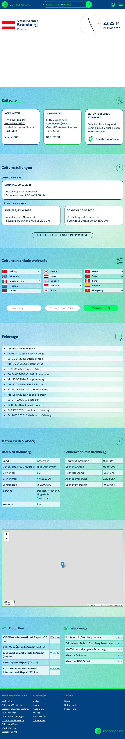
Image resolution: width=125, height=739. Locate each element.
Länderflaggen (9, 728)
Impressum (70, 708)
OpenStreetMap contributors (110, 605)
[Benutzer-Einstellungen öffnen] (113, 4)
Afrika (36, 701)
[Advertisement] (62, 64)
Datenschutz (70, 705)
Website (55, 637)
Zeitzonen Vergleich (12, 705)
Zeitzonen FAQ (9, 731)
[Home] (109, 731)
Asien (36, 705)
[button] (62, 565)
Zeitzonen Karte (10, 724)
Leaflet (92, 605)
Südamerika (39, 720)
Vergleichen (101, 308)
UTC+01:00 (11, 136)
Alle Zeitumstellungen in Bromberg (62, 235)
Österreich (23, 29)
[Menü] (121, 4)
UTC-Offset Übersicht (13, 720)
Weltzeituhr (8, 701)
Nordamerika (39, 716)
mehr (119, 637)
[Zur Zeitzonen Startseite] (16, 4)
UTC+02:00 (53, 136)
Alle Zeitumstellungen (13, 716)
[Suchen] (89, 4)
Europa (36, 712)
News (67, 701)
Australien (38, 708)
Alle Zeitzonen (9, 712)
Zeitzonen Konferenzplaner (15, 708)
